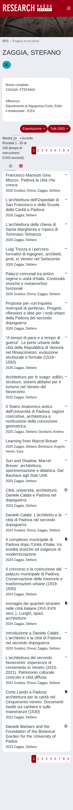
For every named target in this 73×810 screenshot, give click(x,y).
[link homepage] (29, 8)
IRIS (5, 41)
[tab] (11, 166)
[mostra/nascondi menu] (69, 8)
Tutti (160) (57, 128)
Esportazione (33, 128)
